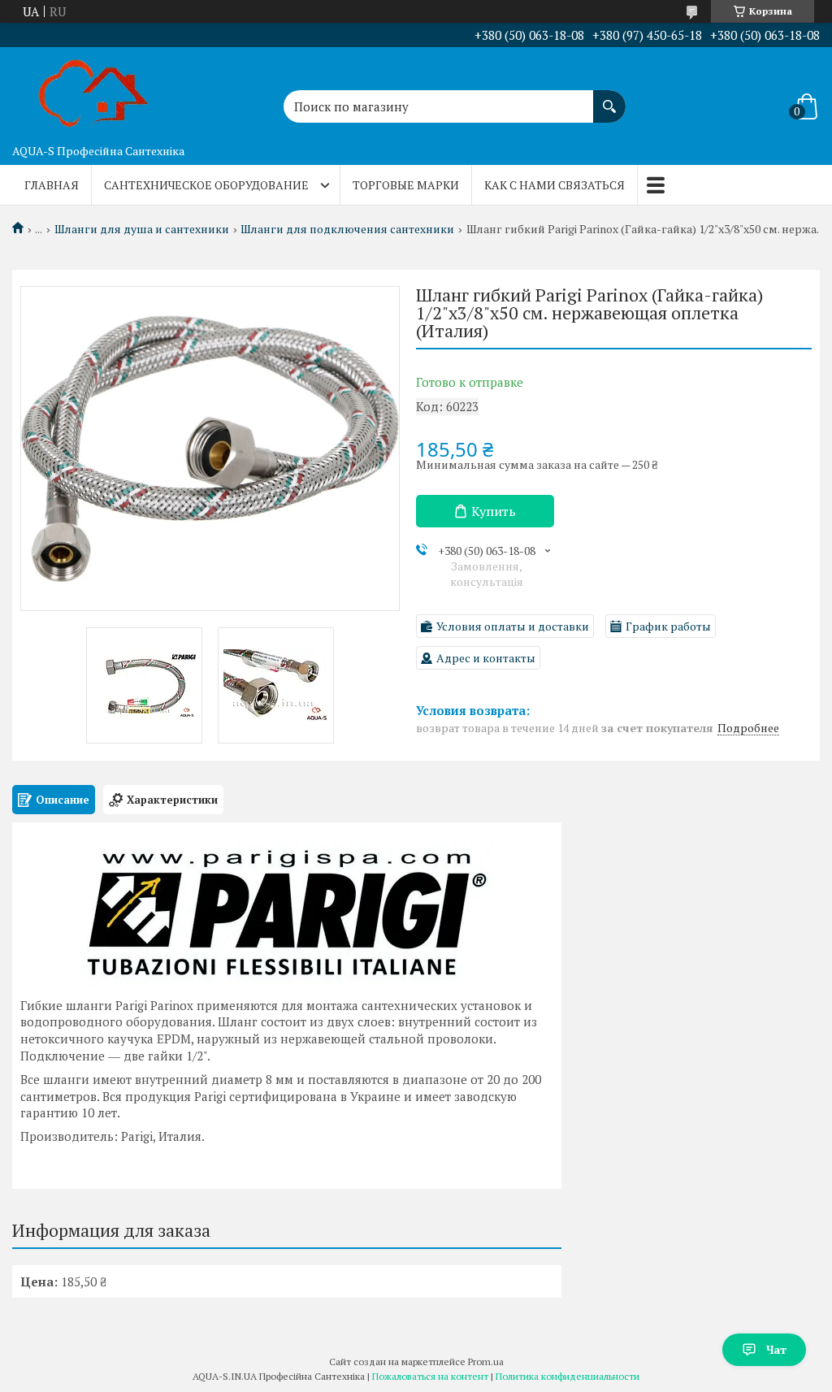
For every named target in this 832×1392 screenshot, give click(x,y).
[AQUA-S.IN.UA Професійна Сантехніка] (93, 92)
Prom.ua (486, 1361)
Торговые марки (406, 185)
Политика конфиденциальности (567, 1376)
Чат (776, 1349)
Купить (493, 511)
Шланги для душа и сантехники (141, 229)
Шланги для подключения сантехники (347, 229)
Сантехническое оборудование (206, 185)
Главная (51, 185)
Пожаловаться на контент (430, 1376)
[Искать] (609, 98)
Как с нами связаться (554, 185)
